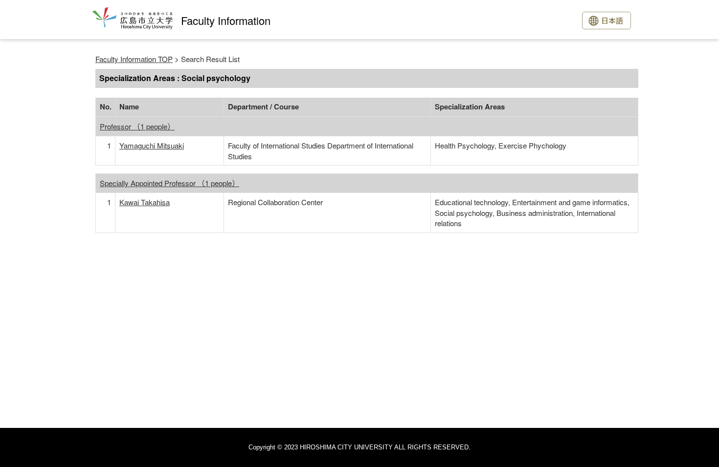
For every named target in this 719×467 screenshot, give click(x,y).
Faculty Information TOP (134, 59)
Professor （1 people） (137, 126)
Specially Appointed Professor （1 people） (169, 183)
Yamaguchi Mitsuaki (151, 145)
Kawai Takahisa (144, 202)
